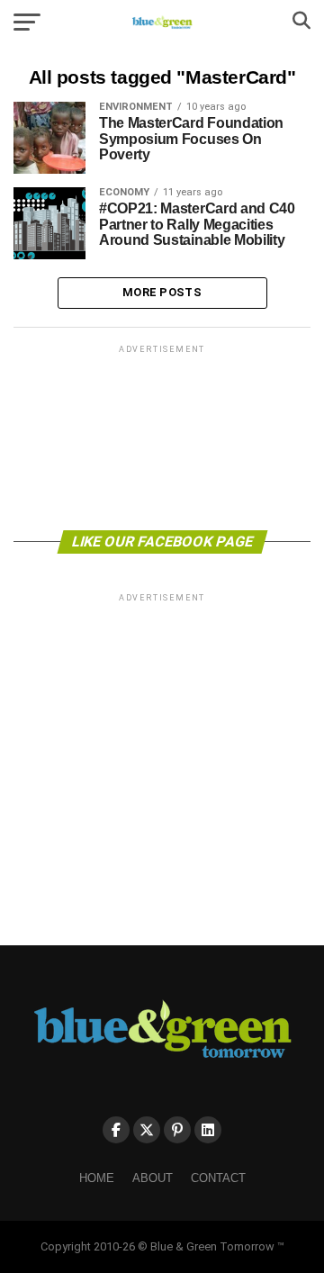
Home (96, 1178)
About (152, 1178)
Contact (218, 1178)
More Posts (162, 292)
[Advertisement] (162, 436)
